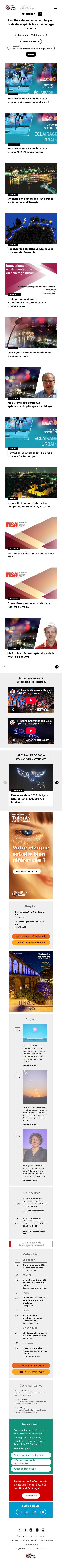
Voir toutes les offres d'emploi (31, 936)
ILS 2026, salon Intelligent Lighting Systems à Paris (32, 1318)
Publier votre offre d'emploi (31, 942)
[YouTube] (43, 1512)
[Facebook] (19, 1512)
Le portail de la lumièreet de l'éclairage (27, 7)
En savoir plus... (30, 1065)
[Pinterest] (19, 1530)
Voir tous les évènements (31, 1365)
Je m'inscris (31, 1495)
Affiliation (34, 1540)
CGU (42, 1536)
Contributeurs (31, 1536)
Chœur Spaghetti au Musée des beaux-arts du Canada (35, 1351)
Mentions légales (47, 1540)
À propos (20, 1536)
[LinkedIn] (27, 1512)
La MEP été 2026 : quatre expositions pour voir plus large (35, 1300)
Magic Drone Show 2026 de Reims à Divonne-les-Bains (34, 1282)
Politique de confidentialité (19, 1540)
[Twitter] (35, 1512)
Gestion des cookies (31, 1545)
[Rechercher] (40, 14)
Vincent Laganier (21, 1399)
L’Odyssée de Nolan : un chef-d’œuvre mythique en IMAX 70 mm (35, 1231)
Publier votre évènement (31, 1372)
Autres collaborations (25, 1468)
